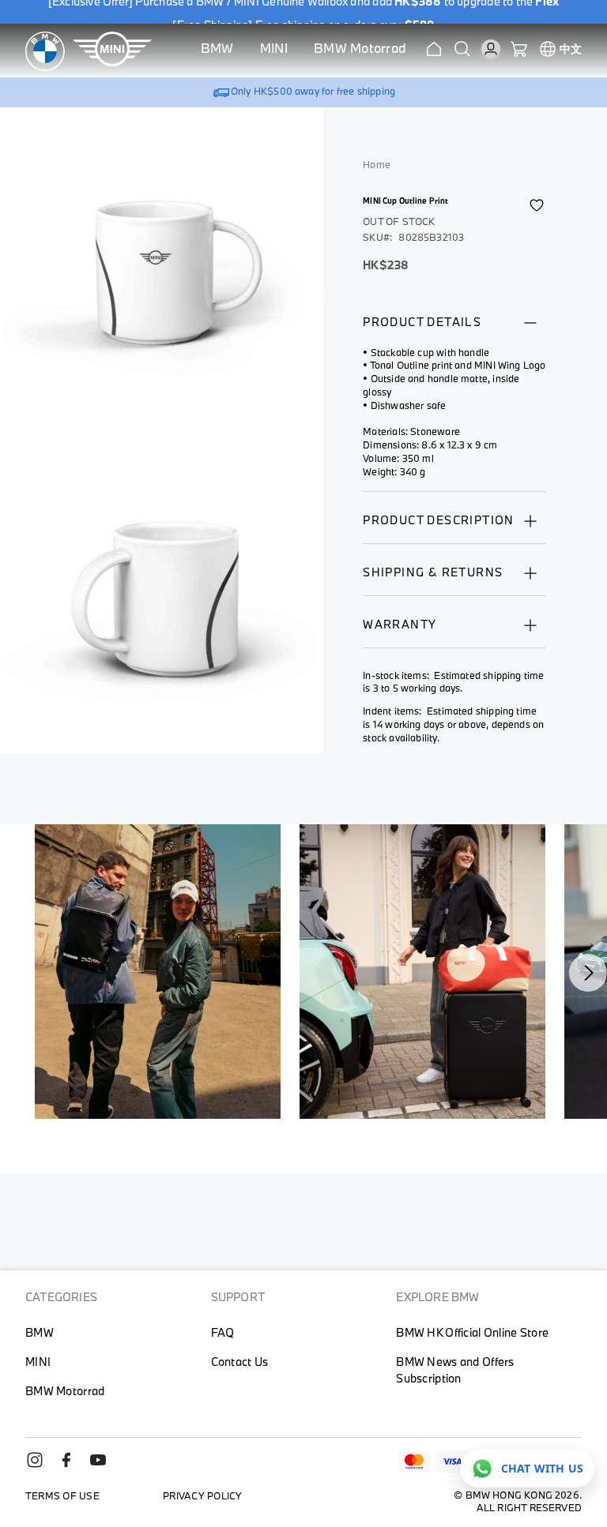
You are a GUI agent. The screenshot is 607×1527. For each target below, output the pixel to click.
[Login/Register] (490, 48)
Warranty (399, 624)
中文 (571, 48)
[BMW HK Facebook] (73, 1465)
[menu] (303, 51)
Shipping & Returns (433, 572)
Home (376, 164)
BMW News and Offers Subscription (455, 1370)
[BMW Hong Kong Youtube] (104, 1465)
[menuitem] (217, 51)
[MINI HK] (112, 51)
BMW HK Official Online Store (472, 1332)
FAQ (223, 1332)
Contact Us (240, 1361)
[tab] (454, 330)
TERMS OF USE (62, 1495)
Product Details (422, 321)
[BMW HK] (45, 51)
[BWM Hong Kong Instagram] (41, 1465)
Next (588, 973)
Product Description (439, 519)
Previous (44, 973)
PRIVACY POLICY (202, 1495)
